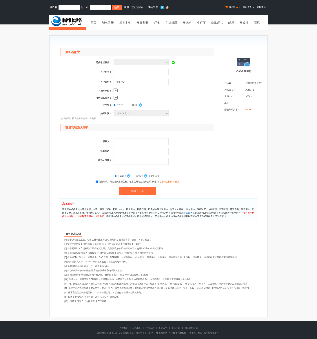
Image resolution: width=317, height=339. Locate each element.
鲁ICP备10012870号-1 (209, 332)
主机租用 (171, 22)
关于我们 (123, 327)
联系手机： (106, 151)
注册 (126, 7)
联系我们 (136, 327)
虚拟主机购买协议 (170, 181)
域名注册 (108, 22)
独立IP (134, 104)
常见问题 (176, 327)
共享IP (119, 104)
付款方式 (149, 327)
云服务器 (142, 22)
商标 (257, 22)
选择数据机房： (103, 62)
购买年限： (106, 113)
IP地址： (107, 104)
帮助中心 (261, 6)
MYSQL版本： (104, 97)
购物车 (233, 7)
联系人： (107, 141)
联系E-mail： (105, 159)
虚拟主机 (125, 22)
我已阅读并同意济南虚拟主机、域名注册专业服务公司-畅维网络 (139, 181)
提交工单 (162, 327)
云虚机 (244, 22)
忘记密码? (137, 7)
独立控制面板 (191, 327)
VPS (157, 22)
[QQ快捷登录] (167, 7)
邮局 (231, 22)
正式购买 (122, 175)
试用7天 (139, 175)
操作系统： (105, 90)
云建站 (187, 22)
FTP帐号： (105, 71)
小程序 (201, 22)
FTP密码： (105, 81)
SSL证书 (217, 22)
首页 (93, 22)
